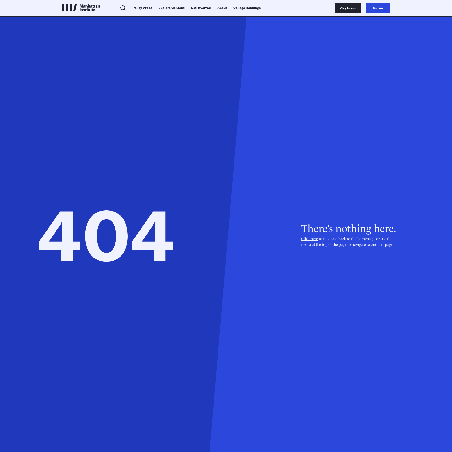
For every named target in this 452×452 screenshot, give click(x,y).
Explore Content (171, 8)
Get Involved (201, 8)
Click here (309, 238)
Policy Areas (142, 8)
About (222, 8)
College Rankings (247, 8)
